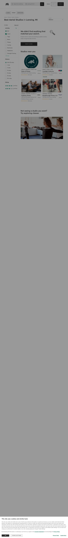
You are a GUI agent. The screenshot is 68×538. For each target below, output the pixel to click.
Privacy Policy (57, 531)
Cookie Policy (63, 535)
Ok (5, 535)
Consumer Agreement (39, 531)
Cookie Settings (16, 535)
